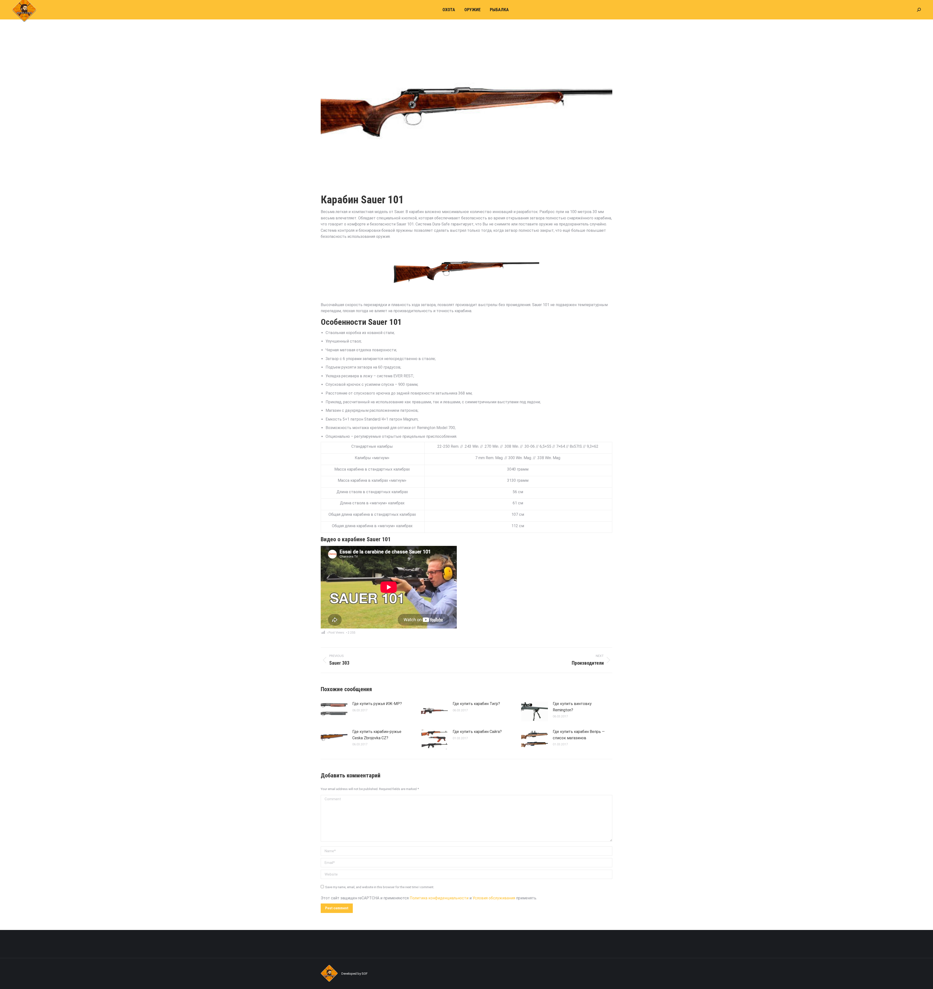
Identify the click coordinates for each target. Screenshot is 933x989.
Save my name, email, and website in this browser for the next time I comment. (379, 887)
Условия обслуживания (494, 898)
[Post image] (334, 711)
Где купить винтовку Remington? (572, 706)
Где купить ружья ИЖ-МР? (377, 703)
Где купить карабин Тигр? (476, 703)
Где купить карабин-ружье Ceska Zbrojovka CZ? (376, 734)
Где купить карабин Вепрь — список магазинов (579, 734)
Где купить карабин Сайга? (477, 731)
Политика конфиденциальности (439, 898)
